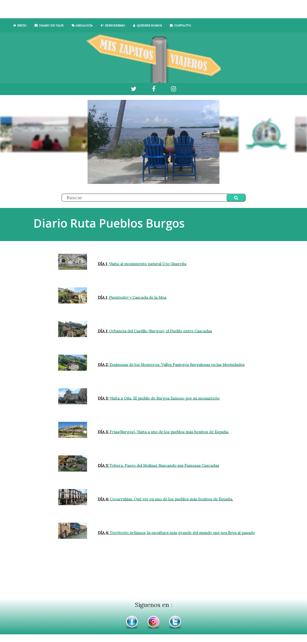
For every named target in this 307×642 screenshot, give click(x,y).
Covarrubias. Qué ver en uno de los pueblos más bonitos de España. (171, 499)
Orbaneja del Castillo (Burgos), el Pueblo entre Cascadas (160, 330)
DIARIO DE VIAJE (51, 25)
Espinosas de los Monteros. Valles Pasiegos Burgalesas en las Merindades (177, 364)
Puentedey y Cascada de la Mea (137, 297)
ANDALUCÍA (84, 25)
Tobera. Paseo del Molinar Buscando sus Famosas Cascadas (164, 465)
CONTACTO (182, 25)
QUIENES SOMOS (148, 25)
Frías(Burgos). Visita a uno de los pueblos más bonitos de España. (169, 431)
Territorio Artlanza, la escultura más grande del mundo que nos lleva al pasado (182, 532)
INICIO (21, 25)
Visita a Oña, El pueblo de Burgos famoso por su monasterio (165, 398)
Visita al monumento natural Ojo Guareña (147, 263)
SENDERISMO (114, 25)
